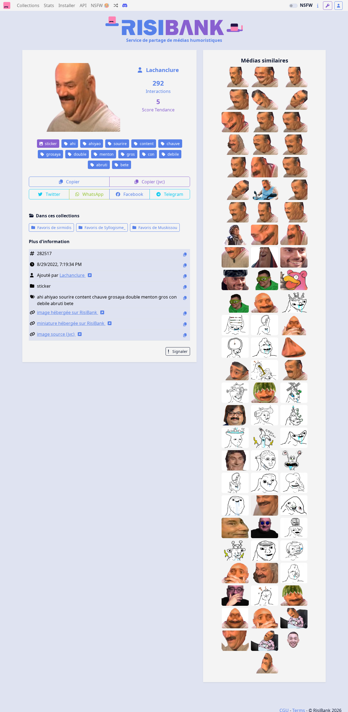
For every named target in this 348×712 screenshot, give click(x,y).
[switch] (293, 6)
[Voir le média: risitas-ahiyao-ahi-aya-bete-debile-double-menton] (293, 212)
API (83, 5)
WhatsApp (92, 194)
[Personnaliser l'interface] (327, 5)
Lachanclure (162, 70)
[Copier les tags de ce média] (185, 298)
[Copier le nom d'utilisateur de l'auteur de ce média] (185, 276)
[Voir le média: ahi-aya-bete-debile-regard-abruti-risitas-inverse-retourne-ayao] (264, 663)
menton (106, 154)
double (79, 154)
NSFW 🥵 (100, 5)
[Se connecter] (338, 5)
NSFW (306, 5)
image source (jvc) (56, 334)
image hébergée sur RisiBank (67, 312)
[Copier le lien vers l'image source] (185, 335)
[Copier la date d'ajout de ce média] (185, 265)
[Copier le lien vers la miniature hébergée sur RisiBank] (185, 324)
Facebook (132, 194)
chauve (173, 143)
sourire (120, 143)
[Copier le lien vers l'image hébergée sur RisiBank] (185, 313)
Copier (72, 182)
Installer (66, 5)
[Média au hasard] (115, 5)
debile (172, 154)
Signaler (179, 351)
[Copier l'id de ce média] (185, 254)
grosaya (53, 154)
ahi (72, 143)
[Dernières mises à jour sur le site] (318, 5)
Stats (49, 5)
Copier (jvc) (153, 182)
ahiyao (94, 143)
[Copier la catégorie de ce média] (185, 287)
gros (130, 154)
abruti (101, 164)
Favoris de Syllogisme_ (104, 227)
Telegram (173, 194)
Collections (28, 5)
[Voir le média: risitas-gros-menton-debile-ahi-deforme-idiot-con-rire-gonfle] (293, 235)
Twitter (52, 194)
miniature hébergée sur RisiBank (71, 323)
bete (124, 164)
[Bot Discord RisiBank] (124, 5)
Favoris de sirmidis (54, 227)
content (146, 143)
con (150, 154)
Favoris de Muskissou (157, 227)
